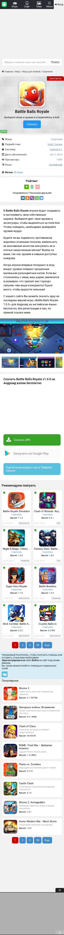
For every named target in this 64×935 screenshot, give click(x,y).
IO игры (18, 172)
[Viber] (32, 198)
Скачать (32, 124)
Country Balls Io (48, 623)
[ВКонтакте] (23, 198)
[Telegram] (41, 198)
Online (3, 131)
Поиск (55, 62)
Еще (47, 645)
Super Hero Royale (16, 586)
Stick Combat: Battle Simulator (17, 623)
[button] (29, 362)
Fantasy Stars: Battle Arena (48, 548)
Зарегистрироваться (13, 660)
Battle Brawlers (47, 586)
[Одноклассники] (27, 198)
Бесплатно (55, 78)
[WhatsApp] (37, 198)
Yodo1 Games (54, 144)
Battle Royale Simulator (16, 511)
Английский (55, 164)
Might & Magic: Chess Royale (17, 548)
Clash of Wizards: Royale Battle (48, 511)
